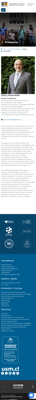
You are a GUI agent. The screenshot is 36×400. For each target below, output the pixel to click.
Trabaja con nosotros (8, 331)
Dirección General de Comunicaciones (13, 292)
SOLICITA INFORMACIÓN (18, 391)
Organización (5, 272)
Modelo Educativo (7, 270)
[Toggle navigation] (3, 10)
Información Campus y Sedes (10, 283)
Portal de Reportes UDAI (9, 321)
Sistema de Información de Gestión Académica (16, 323)
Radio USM (4, 304)
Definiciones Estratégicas (9, 268)
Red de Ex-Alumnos (7, 298)
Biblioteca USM (6, 315)
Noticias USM (5, 300)
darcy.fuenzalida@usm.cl (12, 119)
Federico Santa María (8, 266)
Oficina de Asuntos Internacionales (12, 296)
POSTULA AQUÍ (18, 395)
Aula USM (4, 313)
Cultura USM (5, 306)
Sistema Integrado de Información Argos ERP (16, 325)
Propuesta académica (14, 49)
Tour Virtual (5, 285)
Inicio (4, 49)
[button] (32, 387)
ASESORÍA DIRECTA (18, 398)
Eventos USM (5, 302)
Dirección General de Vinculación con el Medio (16, 294)
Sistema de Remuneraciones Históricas (13, 327)
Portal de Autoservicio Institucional (12, 317)
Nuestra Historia (6, 265)
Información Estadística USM (10, 274)
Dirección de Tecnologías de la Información (15, 319)
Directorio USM (6, 329)
